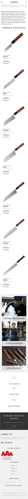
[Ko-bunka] (14, 116)
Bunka (5, 167)
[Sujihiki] (14, 265)
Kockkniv (5, 206)
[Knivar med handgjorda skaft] (14, 358)
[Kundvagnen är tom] (26, 2)
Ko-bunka (6, 130)
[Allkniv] (14, 79)
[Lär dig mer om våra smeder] (14, 333)
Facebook (14, 465)
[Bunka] (14, 152)
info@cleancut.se (15, 494)
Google (15, 471)
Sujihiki (5, 280)
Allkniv (5, 93)
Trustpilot (14, 473)
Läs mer (14, 426)
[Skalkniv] (14, 42)
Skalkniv (5, 57)
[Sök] (25, 6)
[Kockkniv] (14, 192)
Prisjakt (14, 468)
